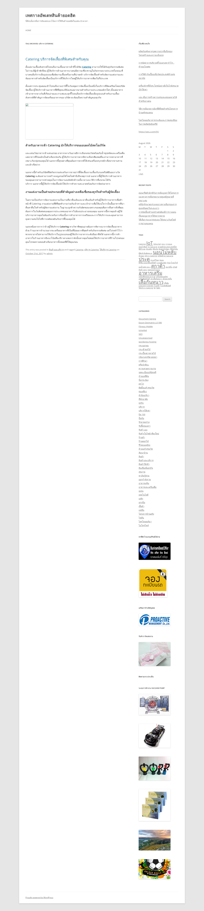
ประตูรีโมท (154, 260)
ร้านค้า (142, 437)
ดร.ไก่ (141, 383)
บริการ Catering (91, 249)
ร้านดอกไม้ (144, 441)
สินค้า (141, 456)
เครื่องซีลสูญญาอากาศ (147, 276)
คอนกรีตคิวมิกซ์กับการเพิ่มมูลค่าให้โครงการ (158, 192)
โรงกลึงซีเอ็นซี (165, 286)
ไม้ (155, 288)
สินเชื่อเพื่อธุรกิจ (146, 468)
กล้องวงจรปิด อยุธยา (148, 357)
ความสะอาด (152, 247)
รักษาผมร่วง (144, 422)
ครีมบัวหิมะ (144, 364)
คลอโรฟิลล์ (143, 247)
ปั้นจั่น (141, 418)
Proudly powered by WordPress (39, 897)
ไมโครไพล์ (144, 525)
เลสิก (141, 498)
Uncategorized (145, 338)
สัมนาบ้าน (143, 452)
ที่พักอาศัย (143, 399)
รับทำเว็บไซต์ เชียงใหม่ (149, 433)
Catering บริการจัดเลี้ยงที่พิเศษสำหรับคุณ (57, 59)
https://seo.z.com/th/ (149, 131)
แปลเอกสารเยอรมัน (146, 286)
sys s (163, 244)
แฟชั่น (141, 510)
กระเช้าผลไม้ (144, 349)
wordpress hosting (147, 341)
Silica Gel (157, 244)
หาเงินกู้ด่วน (144, 475)
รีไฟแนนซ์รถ (144, 445)
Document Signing (147, 318)
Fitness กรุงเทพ (146, 326)
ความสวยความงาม (147, 368)
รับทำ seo (143, 429)
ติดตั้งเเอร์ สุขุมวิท (146, 387)
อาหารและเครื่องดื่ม (148, 487)
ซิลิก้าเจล (142, 249)
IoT (149, 243)
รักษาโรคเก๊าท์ (172, 263)
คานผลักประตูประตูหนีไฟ (167, 247)
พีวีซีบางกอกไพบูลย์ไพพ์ (147, 263)
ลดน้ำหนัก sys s (144, 267)
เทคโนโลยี (143, 494)
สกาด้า (158, 266)
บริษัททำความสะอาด (165, 256)
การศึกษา (143, 360)
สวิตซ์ (175, 267)
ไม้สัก (158, 288)
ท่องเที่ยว (143, 391)
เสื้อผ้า (141, 506)
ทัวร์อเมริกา (144, 395)
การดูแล (169, 244)
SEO (140, 334)
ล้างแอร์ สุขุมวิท (146, 448)
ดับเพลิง (149, 249)
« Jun (141, 173)
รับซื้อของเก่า (144, 425)
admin (50, 253)
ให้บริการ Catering (108, 249)
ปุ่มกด (161, 260)
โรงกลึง (157, 286)
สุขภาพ (142, 471)
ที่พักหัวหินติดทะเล (145, 253)
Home (28, 30)
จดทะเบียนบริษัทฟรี (147, 372)
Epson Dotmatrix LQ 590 (150, 322)
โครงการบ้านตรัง (146, 513)
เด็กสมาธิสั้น (167, 279)
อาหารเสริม (150, 273)
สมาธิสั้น (169, 267)
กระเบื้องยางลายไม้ (147, 353)
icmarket (143, 330)
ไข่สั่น (141, 517)
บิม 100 (142, 414)
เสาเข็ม (142, 502)
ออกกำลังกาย (145, 479)
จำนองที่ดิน (144, 376)
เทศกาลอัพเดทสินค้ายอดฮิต (50, 15)
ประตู (144, 259)
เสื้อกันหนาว (151, 282)
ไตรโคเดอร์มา (145, 521)
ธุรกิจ (141, 403)
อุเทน (141, 491)
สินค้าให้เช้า (144, 464)
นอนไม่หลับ (164, 252)
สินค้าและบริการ (56, 249)
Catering (79, 249)
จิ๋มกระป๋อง (143, 380)
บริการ (142, 406)
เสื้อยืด (166, 283)
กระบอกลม (144, 345)
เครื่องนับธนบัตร (162, 276)
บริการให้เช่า (144, 410)
